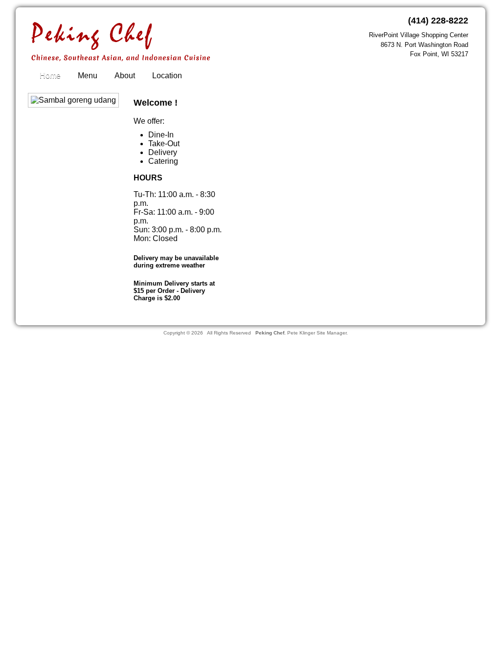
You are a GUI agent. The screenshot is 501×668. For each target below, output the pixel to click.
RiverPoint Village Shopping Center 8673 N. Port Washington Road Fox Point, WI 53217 (418, 44)
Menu (87, 75)
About (124, 75)
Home (50, 75)
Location (167, 75)
